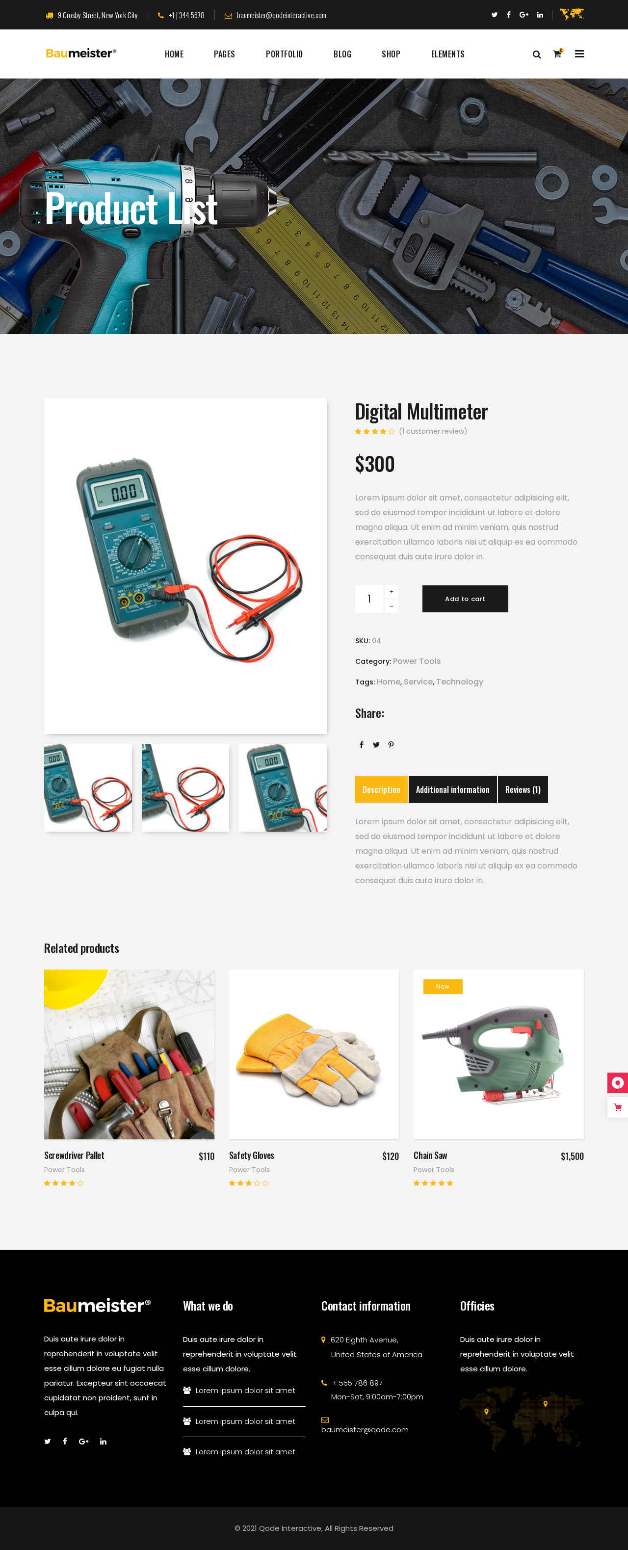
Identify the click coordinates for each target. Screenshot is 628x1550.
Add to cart (465, 599)
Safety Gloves (251, 1155)
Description (381, 789)
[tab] (381, 789)
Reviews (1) (523, 789)
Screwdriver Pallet (74, 1155)
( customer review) (433, 431)
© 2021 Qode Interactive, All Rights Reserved (314, 1528)
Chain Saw (430, 1155)
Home (388, 681)
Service (418, 681)
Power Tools (417, 661)
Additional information (453, 789)
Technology (459, 681)
